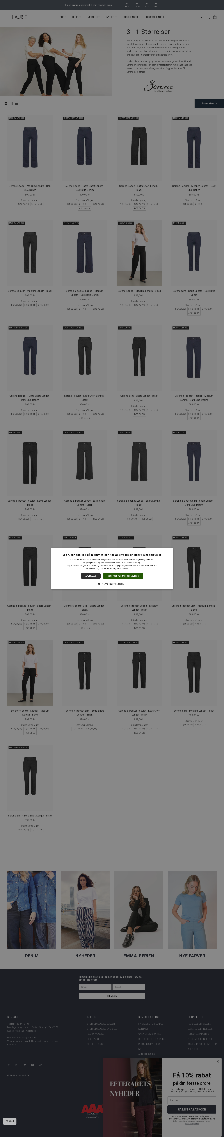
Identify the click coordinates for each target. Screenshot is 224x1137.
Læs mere (133, 568)
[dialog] (112, 568)
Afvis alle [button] (90, 576)
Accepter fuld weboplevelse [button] (123, 576)
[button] (112, 584)
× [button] (169, 551)
